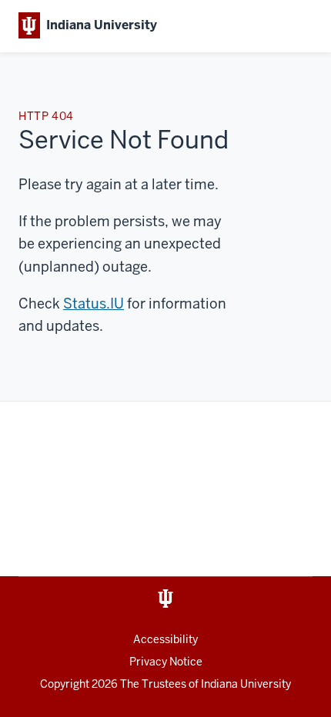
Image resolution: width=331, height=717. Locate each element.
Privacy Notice (165, 662)
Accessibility (165, 639)
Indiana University (246, 684)
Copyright (79, 684)
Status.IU (93, 303)
